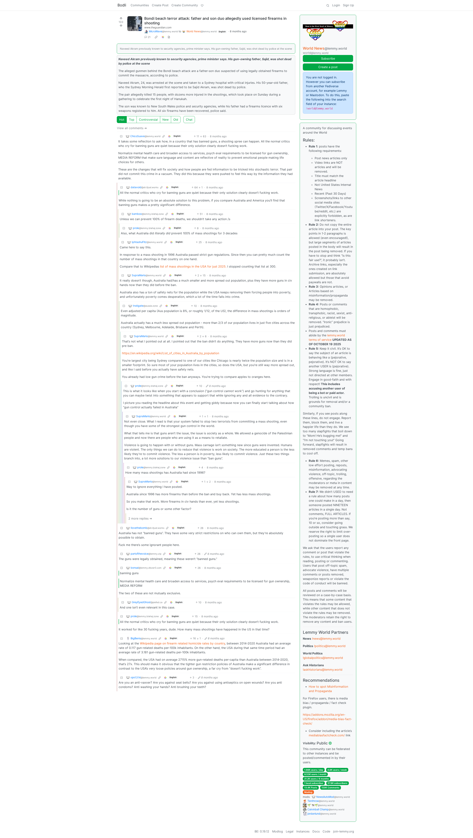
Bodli (122, 5)
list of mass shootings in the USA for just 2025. (193, 266)
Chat (189, 119)
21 (149, 37)
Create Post (160, 5)
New (165, 119)
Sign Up (348, 5)
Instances (302, 831)
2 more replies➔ (140, 518)
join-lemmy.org (343, 831)
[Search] (328, 5)
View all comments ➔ (132, 128)
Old (175, 119)
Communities (140, 5)
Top (131, 119)
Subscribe (328, 58)
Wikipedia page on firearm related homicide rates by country (182, 643)
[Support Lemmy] (202, 5)
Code (326, 831)
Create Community (184, 5)
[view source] (169, 37)
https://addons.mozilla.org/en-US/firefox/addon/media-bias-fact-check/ (327, 719)
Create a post (328, 67)
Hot (121, 119)
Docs (316, 831)
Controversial (148, 119)
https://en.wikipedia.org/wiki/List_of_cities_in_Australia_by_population (170, 353)
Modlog (308, 792)
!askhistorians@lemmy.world (322, 669)
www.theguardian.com (157, 27)
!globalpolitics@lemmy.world (323, 658)
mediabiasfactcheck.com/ (327, 735)
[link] (156, 37)
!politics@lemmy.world (330, 646)
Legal (289, 831)
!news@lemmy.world (326, 638)
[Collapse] (121, 136)
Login (336, 5)
